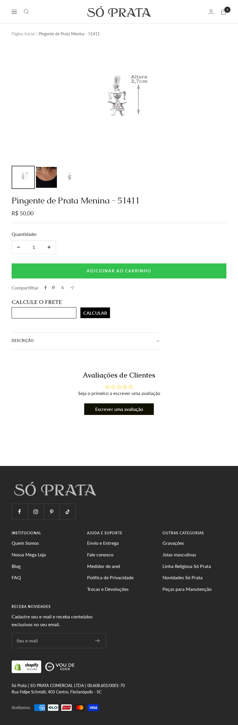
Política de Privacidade (110, 577)
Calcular (95, 313)
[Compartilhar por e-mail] (72, 288)
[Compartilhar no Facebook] (45, 288)
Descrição (23, 340)
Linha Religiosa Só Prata (187, 566)
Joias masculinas (179, 554)
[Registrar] (97, 641)
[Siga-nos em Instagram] (36, 512)
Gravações (173, 543)
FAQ (16, 577)
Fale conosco (100, 554)
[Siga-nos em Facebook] (20, 512)
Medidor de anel (103, 566)
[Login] (211, 11)
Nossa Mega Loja (29, 554)
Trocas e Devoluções (108, 589)
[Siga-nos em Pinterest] (51, 512)
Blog (16, 566)
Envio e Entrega (103, 543)
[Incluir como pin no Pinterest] (53, 288)
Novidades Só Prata (183, 577)
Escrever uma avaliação (119, 409)
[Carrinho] (223, 11)
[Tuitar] (62, 288)
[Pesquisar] (26, 11)
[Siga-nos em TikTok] (67, 512)
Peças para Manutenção (187, 589)
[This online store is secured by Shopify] (27, 666)
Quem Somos (25, 543)
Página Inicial (23, 33)
